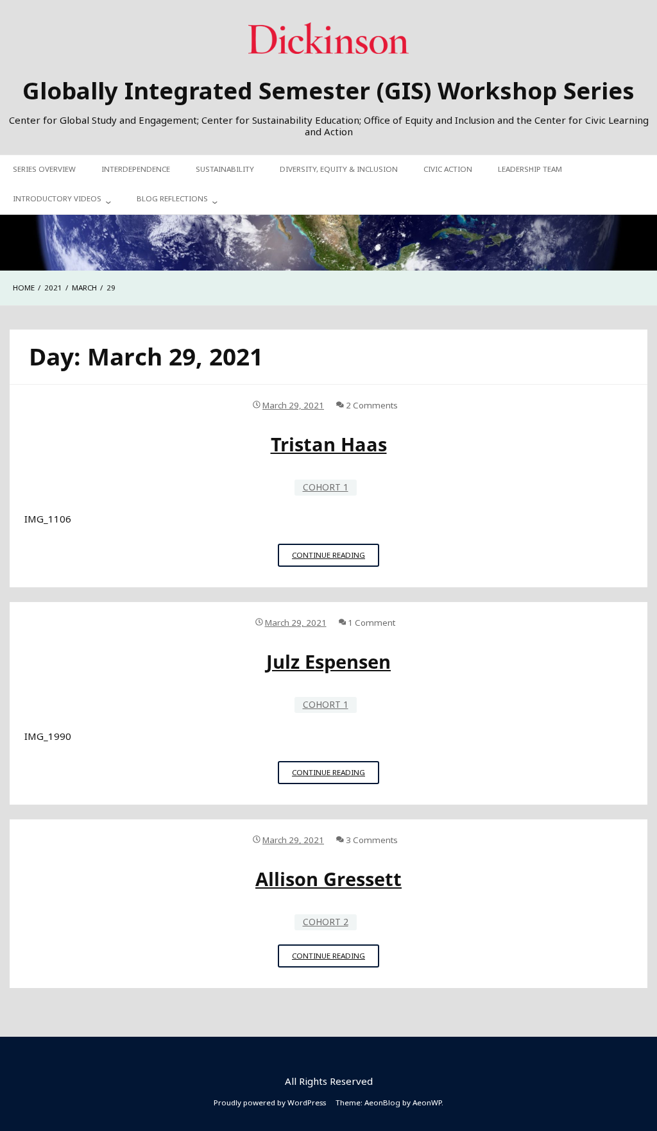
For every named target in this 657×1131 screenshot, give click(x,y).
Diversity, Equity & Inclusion (339, 169)
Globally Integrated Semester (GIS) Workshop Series (328, 90)
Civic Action (447, 169)
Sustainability (225, 169)
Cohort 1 (325, 487)
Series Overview (44, 169)
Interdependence (135, 169)
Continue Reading (335, 558)
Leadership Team (530, 169)
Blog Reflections (172, 198)
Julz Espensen (328, 661)
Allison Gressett (328, 879)
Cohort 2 (325, 922)
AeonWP (427, 1102)
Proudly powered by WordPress (270, 1102)
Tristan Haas (329, 444)
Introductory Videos (57, 198)
